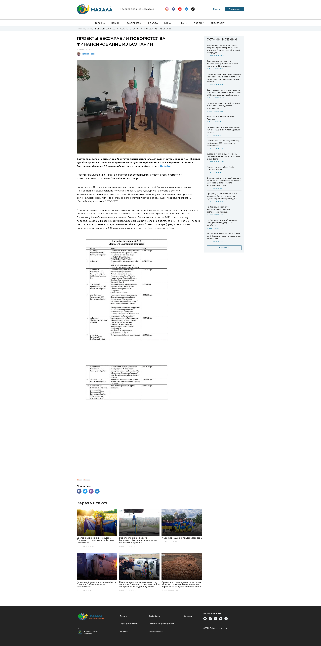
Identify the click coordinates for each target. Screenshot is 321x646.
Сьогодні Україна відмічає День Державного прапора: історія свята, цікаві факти (223, 156)
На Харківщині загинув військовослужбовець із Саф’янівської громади (218, 209)
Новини (115, 23)
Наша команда (156, 631)
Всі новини (224, 247)
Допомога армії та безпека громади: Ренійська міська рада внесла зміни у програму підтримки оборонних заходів (224, 78)
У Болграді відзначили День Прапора (220, 117)
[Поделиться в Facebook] (79, 491)
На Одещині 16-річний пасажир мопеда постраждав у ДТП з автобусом (222, 222)
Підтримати (234, 9)
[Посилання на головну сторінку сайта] (98, 616)
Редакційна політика (130, 624)
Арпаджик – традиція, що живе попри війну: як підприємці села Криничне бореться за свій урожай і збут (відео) (224, 49)
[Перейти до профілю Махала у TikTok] (226, 618)
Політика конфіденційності (161, 624)
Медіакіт (124, 631)
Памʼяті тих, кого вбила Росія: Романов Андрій (220, 168)
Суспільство (134, 23)
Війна (167, 23)
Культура (152, 23)
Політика (199, 23)
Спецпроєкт (217, 23)
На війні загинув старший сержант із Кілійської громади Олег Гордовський (223, 105)
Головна (100, 23)
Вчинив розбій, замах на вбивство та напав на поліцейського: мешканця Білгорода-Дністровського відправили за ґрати (224, 182)
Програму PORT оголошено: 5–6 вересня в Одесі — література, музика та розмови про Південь (222, 196)
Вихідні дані (154, 616)
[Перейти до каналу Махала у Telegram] (193, 9)
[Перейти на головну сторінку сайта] (94, 9)
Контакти (188, 616)
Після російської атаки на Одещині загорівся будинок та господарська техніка (223, 129)
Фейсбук (165, 166)
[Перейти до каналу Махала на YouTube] (186, 9)
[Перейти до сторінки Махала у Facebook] (173, 9)
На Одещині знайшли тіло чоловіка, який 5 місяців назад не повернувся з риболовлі (224, 236)
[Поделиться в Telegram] (97, 491)
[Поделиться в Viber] (91, 491)
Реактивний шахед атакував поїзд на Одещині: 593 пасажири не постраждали (223, 143)
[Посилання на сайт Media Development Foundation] (88, 632)
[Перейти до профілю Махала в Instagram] (167, 9)
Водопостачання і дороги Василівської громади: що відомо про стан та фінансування (222, 63)
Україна (183, 23)
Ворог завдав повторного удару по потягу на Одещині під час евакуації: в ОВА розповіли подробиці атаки (224, 92)
